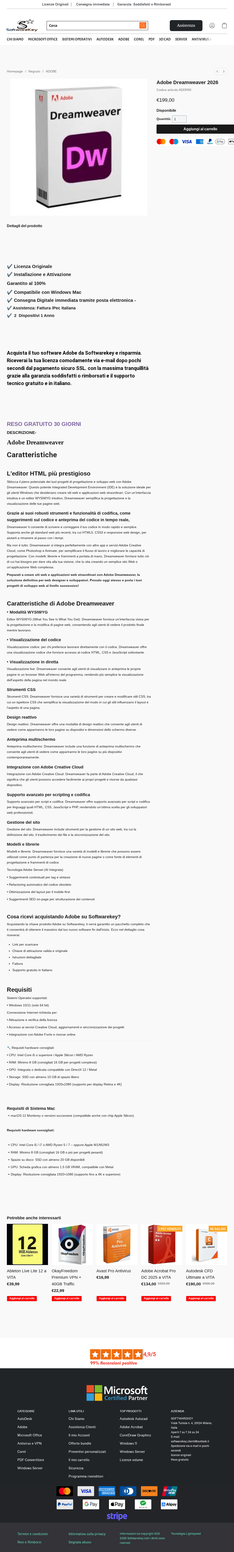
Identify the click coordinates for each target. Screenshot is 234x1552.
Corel (21, 1452)
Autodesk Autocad (134, 1419)
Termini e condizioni (32, 1534)
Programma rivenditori (86, 1476)
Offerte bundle (80, 1444)
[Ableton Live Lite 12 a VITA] (27, 1244)
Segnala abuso (80, 1542)
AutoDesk (24, 1419)
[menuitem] (217, 71)
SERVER (181, 39)
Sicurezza (76, 1468)
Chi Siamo (76, 1419)
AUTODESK (105, 39)
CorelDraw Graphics (135, 1435)
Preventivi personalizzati (87, 1452)
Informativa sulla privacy (87, 1534)
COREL (139, 39)
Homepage (15, 71)
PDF (151, 39)
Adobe (22, 1427)
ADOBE (123, 39)
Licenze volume (131, 1460)
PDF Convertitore (30, 1460)
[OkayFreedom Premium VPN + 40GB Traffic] (72, 1244)
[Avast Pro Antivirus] (117, 1244)
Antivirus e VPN (29, 1444)
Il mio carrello (79, 1460)
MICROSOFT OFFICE (43, 39)
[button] (22, 25)
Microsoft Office (29, 1435)
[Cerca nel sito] (142, 25)
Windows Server (30, 1468)
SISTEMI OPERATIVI (77, 39)
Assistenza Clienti (82, 1427)
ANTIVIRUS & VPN (205, 39)
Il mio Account (79, 1435)
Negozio (34, 71)
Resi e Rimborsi (29, 1542)
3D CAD (165, 39)
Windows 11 (128, 1444)
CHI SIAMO (15, 39)
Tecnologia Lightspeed (186, 1533)
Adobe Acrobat (131, 1427)
